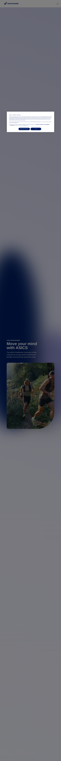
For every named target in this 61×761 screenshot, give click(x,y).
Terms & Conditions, (46, 124)
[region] (30, 121)
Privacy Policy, (38, 124)
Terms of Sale (12, 125)
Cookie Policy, (42, 124)
